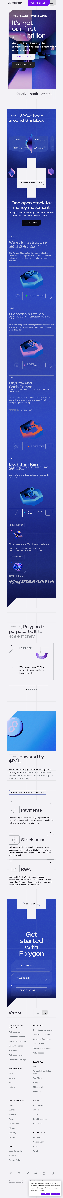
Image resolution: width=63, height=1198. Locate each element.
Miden (11, 1073)
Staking (36, 1146)
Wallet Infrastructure (17, 1041)
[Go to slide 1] (26, 689)
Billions (12, 1078)
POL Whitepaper (39, 1078)
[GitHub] (44, 1173)
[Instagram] (52, 1173)
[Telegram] (27, 1173)
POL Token (37, 1124)
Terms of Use (14, 1156)
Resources (37, 1092)
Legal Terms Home (16, 1151)
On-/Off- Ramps (16, 1046)
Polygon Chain (15, 1032)
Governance (14, 1124)
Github (12, 1128)
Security (12, 1133)
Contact (36, 1114)
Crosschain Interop (17, 1037)
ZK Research (38, 1087)
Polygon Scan (38, 1142)
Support (12, 1114)
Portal (35, 1151)
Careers (36, 1110)
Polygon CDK (14, 1051)
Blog (34, 1067)
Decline (45, 1193)
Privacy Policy (15, 1160)
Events (12, 1110)
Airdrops (36, 1137)
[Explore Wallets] (49, 296)
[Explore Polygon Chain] (49, 513)
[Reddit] (35, 1173)
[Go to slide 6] (36, 689)
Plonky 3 (36, 1083)
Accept (55, 1193)
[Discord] (19, 1173)
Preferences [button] (41, 1190)
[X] (10, 1173)
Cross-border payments (42, 1030)
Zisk (10, 1083)
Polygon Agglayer (16, 1055)
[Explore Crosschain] (49, 365)
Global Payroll (38, 1044)
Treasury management (42, 1048)
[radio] (38, 1012)
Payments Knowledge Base (42, 1072)
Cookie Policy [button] (41, 1188)
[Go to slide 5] (34, 689)
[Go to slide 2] (28, 689)
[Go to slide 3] (30, 689)
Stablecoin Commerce (42, 1039)
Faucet (12, 1137)
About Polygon (39, 1105)
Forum (11, 1119)
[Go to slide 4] (32, 689)
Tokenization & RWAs (41, 1035)
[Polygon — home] (17, 3)
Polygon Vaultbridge (17, 1060)
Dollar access (38, 1053)
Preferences (35, 1193)
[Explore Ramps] (49, 446)
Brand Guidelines (40, 1119)
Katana (12, 1087)
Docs (11, 1105)
